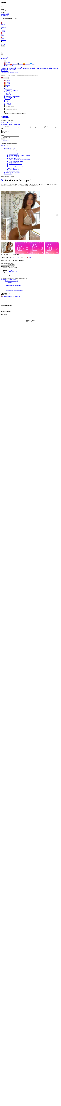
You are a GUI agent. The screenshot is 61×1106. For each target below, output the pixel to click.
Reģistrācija (5, 145)
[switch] (4, 107)
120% (18, 113)
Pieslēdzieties (4, 279)
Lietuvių (7, 85)
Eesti (6, 86)
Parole (2, 9)
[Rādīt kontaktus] (20, 272)
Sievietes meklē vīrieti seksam (12, 172)
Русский (7, 82)
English (7, 83)
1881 (30, 257)
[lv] (10, 270)
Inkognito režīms (10, 106)
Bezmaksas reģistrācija (12, 72)
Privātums (11, 123)
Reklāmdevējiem (17, 124)
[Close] (1, 52)
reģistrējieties (12, 279)
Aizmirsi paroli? (5, 14)
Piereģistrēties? (4, 15)
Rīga (12, 270)
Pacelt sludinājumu (11, 281)
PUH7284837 (16, 257)
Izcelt (8, 282)
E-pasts (2, 7)
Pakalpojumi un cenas (6, 124)
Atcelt (2, 311)
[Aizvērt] (1, 6)
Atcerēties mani (6, 11)
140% (24, 113)
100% (12, 113)
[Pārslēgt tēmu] (5, 61)
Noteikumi (3, 123)
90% (7, 113)
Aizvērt (3, 45)
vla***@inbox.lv (15, 272)
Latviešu (7, 80)
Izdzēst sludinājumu (7, 296)
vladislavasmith (8, 174)
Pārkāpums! (17, 296)
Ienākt (2, 12)
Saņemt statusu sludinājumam (13, 285)
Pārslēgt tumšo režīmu (11, 109)
